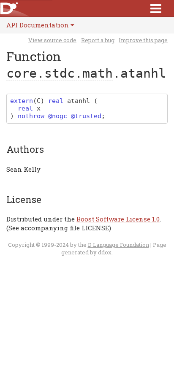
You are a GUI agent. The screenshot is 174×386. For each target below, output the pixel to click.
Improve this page (143, 40)
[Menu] (156, 8)
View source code (52, 40)
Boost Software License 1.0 (118, 219)
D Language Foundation (118, 244)
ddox (104, 252)
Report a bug (97, 40)
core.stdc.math (59, 73)
